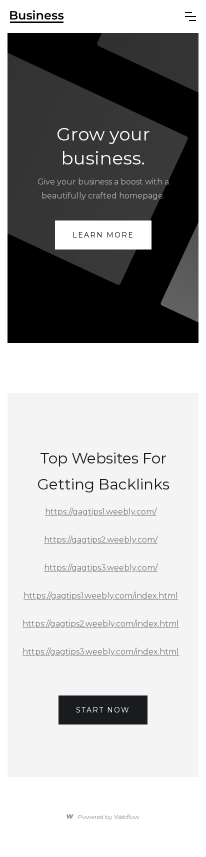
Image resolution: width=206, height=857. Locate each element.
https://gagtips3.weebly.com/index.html (100, 651)
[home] (94, 16)
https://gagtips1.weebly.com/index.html (101, 595)
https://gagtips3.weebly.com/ (101, 567)
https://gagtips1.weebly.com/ (100, 511)
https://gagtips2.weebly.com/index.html (100, 623)
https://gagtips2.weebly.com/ (101, 539)
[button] (190, 16)
